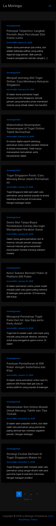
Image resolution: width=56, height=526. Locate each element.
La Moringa (12, 6)
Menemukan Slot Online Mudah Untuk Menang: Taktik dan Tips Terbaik (27, 410)
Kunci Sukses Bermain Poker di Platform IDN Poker (27, 274)
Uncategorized (13, 26)
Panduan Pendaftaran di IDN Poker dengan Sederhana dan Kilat (26, 367)
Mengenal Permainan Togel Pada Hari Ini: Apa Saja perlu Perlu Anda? (25, 320)
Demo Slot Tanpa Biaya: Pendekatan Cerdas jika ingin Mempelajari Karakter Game (26, 226)
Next (28, 499)
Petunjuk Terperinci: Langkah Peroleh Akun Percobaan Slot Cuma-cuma (26, 34)
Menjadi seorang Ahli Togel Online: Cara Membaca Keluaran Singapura (28, 81)
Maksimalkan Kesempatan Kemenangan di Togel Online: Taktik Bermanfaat (26, 128)
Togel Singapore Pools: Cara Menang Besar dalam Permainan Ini (28, 179)
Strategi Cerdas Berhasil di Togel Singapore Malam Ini (24, 455)
